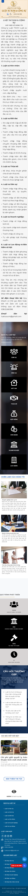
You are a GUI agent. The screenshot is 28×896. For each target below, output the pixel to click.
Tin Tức (12, 893)
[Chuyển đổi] (3, 692)
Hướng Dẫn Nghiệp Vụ (19, 892)
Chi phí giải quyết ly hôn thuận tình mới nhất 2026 (14, 758)
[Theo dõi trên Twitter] (5, 836)
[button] (3, 1)
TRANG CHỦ (9, 891)
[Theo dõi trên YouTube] (11, 836)
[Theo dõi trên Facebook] (2, 836)
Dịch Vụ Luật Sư (17, 891)
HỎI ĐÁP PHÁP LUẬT (7, 892)
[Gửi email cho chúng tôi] (8, 836)
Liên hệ (17, 893)
